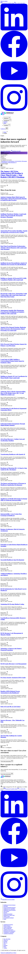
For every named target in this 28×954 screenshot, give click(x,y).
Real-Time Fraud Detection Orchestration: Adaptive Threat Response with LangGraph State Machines (14, 247)
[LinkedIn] (14, 30)
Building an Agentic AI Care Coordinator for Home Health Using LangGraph (14, 377)
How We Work (6, 939)
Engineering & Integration (9, 931)
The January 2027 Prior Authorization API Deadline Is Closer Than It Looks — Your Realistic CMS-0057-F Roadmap (12, 174)
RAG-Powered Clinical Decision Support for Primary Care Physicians (14, 344)
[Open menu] (6, 128)
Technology (13, 161)
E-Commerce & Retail (8, 917)
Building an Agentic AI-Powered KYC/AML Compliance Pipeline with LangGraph (14, 279)
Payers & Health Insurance (9, 907)
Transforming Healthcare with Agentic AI (13, 454)
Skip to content (4, 1)
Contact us (3, 128)
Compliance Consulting (8, 932)
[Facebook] (14, 56)
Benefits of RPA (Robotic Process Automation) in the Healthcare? (10, 692)
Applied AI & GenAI (8, 929)
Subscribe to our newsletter (8, 899)
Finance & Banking (7, 914)
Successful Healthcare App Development (12, 560)
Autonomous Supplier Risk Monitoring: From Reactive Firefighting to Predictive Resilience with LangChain (12, 312)
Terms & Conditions (5, 952)
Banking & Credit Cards (9, 915)
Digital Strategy (7, 925)
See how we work (16, 151)
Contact (5, 948)
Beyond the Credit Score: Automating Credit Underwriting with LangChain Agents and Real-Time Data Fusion (14, 295)
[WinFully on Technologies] (7, 114)
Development (13, 162)
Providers (5, 906)
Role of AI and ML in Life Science (10, 706)
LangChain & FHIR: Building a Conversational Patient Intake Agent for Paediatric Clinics (12, 361)
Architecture (6, 120)
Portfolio (5, 121)
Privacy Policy (13, 952)
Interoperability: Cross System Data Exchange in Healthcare (11, 514)
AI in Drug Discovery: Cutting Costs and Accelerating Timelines (13, 439)
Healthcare (5, 161)
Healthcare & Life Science (9, 905)
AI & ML (19, 161)
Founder (5, 941)
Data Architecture (7, 928)
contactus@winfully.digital (11, 788)
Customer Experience (8, 933)
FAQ (4, 944)
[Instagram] (14, 110)
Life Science (6, 911)
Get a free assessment (5, 151)
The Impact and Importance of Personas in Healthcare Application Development (13, 484)
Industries (6, 118)
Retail (4, 919)
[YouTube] (14, 83)
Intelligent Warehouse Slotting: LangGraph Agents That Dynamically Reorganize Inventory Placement (13, 215)
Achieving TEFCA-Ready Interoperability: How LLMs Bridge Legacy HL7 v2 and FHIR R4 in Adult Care (13, 393)
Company (6, 125)
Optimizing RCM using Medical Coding (12, 604)
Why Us (5, 942)
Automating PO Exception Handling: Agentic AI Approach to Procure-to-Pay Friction (14, 231)
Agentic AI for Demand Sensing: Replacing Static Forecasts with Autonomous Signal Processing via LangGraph (13, 329)
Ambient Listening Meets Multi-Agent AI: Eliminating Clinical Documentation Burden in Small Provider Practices (14, 198)
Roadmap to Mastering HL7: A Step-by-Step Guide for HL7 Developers (14, 468)
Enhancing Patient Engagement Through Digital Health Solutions (13, 424)
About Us (5, 940)
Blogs (4, 123)
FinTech (5, 912)
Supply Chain (6, 916)
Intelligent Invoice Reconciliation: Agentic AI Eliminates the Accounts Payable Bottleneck (14, 263)
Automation (5, 162)
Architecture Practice (8, 924)
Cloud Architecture (7, 927)
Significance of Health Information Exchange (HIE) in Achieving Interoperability (14, 499)
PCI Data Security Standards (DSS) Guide (13, 677)
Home (4, 132)
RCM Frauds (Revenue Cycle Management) (13, 664)
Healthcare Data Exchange (9, 910)
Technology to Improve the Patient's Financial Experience (11, 649)
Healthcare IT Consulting (9, 908)
